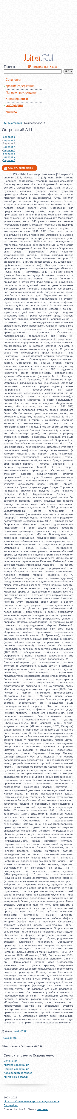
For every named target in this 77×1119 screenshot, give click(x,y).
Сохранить (9, 1037)
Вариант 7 (9, 156)
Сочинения (13, 79)
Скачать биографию (20, 167)
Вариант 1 (9, 136)
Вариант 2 (9, 140)
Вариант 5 (9, 150)
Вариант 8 (9, 160)
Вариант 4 (9, 146)
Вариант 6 (9, 153)
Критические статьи (16, 1076)
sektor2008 (20, 1031)
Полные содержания (16, 1068)
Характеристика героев (18, 1072)
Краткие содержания (20, 86)
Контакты (42, 1109)
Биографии (14, 105)
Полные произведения (21, 92)
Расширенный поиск (44, 66)
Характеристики (17, 98)
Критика (11, 111)
